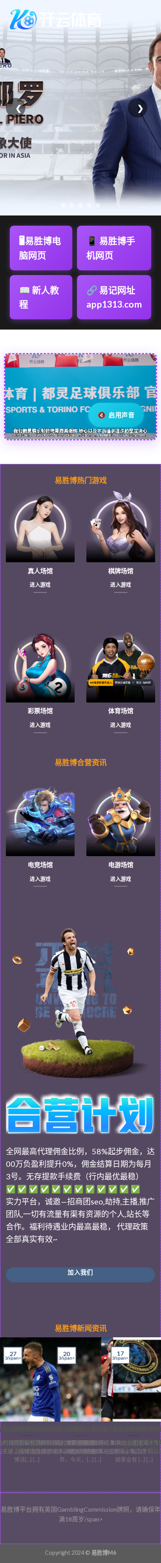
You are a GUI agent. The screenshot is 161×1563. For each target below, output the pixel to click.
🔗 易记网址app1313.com (114, 297)
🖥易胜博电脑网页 (40, 248)
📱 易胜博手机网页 (110, 248)
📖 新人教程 (39, 297)
